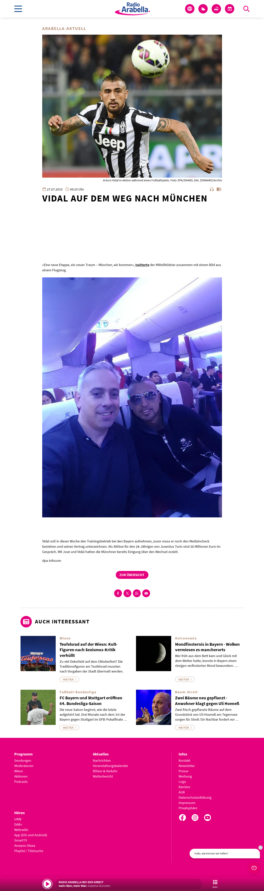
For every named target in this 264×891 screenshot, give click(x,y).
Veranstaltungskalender (110, 765)
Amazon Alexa (24, 845)
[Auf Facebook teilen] (118, 593)
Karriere (184, 787)
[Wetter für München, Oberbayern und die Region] (203, 8)
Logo (182, 781)
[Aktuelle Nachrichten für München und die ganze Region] (189, 8)
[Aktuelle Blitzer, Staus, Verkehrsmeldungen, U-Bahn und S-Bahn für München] (216, 8)
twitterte (142, 265)
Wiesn (18, 771)
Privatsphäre (188, 808)
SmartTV (20, 840)
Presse (183, 771)
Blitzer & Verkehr (105, 771)
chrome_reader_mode (219, 189)
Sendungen (22, 760)
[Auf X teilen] (127, 593)
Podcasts (21, 781)
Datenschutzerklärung (195, 797)
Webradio (21, 829)
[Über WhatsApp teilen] (137, 593)
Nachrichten (102, 760)
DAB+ (18, 824)
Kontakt (184, 760)
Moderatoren (23, 765)
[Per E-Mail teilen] (146, 593)
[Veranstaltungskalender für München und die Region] (229, 8)
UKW (17, 819)
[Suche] (246, 8)
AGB (182, 792)
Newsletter (187, 765)
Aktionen (21, 776)
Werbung (185, 776)
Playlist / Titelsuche (28, 851)
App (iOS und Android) (30, 835)
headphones (211, 189)
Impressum (187, 802)
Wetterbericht (103, 776)
